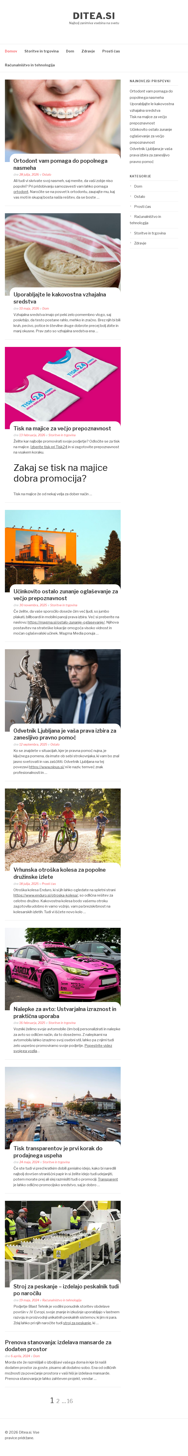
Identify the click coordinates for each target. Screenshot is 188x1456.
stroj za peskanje (77, 1323)
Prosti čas (111, 51)
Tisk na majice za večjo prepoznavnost (62, 428)
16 (70, 1401)
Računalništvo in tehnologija (30, 65)
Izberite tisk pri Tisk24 (48, 447)
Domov (11, 51)
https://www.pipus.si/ (46, 767)
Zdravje (88, 51)
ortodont (20, 192)
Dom (70, 51)
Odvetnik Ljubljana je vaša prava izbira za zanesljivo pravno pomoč (151, 155)
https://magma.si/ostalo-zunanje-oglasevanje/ (66, 622)
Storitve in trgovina (41, 51)
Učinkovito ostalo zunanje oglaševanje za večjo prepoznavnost (151, 136)
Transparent (108, 1179)
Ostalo (46, 174)
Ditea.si (94, 15)
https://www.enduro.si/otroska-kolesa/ (45, 895)
